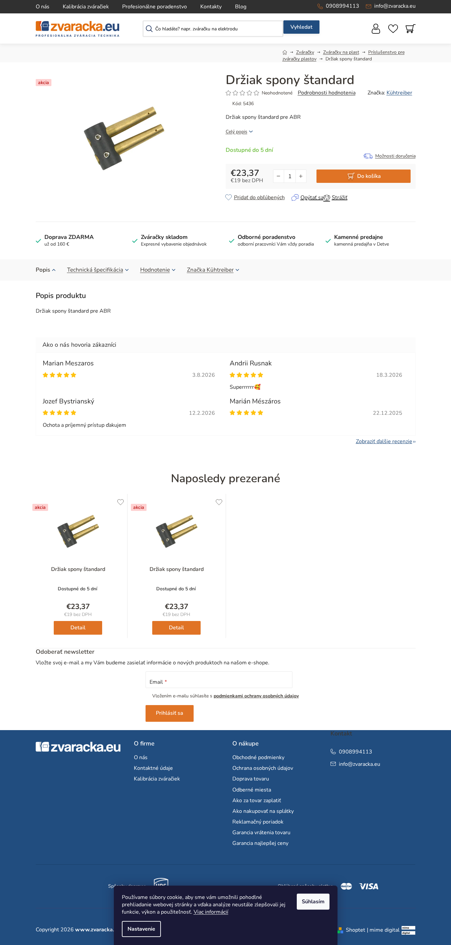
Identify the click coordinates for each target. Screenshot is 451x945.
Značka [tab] (210, 270)
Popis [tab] (43, 270)
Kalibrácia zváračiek (86, 6)
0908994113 (342, 6)
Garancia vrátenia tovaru (261, 832)
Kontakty (211, 6)
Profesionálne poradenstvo (154, 6)
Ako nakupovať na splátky (263, 811)
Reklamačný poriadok (257, 822)
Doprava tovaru (250, 778)
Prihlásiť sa (169, 713)
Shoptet (355, 930)
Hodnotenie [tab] (155, 270)
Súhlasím (313, 901)
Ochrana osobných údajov (262, 768)
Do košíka (369, 176)
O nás (42, 6)
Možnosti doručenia (395, 156)
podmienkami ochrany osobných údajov (256, 696)
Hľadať (301, 27)
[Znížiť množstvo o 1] (278, 176)
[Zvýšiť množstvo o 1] (300, 176)
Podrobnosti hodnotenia (327, 92)
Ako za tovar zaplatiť (256, 800)
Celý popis (236, 131)
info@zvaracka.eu (395, 6)
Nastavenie (141, 929)
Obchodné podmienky (258, 757)
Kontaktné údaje (153, 768)
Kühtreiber (399, 92)
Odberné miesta (251, 790)
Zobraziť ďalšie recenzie (384, 441)
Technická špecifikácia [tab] (95, 270)
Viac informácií (211, 912)
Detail (77, 627)
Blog (240, 6)
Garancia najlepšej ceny (260, 843)
